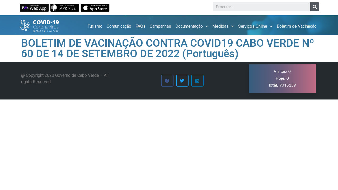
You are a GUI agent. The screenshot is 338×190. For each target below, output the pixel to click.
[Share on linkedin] (197, 81)
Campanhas (160, 26)
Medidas (220, 26)
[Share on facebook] (167, 81)
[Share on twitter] (182, 81)
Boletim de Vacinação (297, 26)
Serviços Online (252, 26)
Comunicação (119, 26)
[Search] (314, 6)
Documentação (189, 26)
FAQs (140, 26)
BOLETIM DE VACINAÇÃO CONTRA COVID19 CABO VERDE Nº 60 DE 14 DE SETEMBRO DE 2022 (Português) (167, 48)
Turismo (95, 26)
